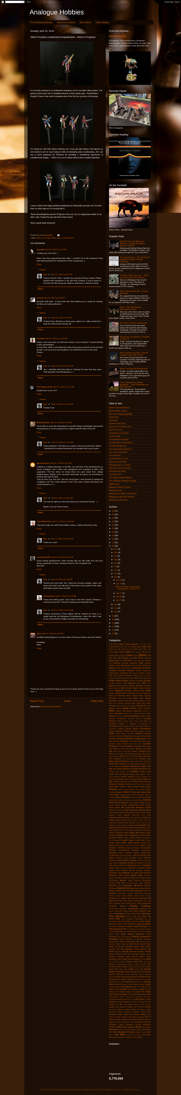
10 (113, 633)
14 (113, 619)
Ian (129, 825)
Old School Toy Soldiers (124, 901)
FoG (129, 781)
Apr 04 (119, 600)
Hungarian (120, 823)
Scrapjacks (136, 959)
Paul (116, 911)
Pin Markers (135, 921)
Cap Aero (142, 716)
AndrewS (130, 670)
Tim (132, 999)
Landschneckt (146, 853)
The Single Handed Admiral (120, 478)
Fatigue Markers (140, 774)
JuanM (124, 840)
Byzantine (125, 713)
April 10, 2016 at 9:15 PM (61, 318)
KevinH (137, 843)
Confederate (127, 736)
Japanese (134, 835)
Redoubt (135, 937)
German (147, 800)
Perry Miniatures (117, 916)
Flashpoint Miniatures (120, 781)
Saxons (142, 954)
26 (113, 511)
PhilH (118, 919)
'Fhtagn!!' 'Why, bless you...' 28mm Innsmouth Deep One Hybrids (134, 276)
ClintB (111, 734)
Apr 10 (119, 584)
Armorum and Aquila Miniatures (119, 678)
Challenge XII (146, 723)
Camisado (113, 420)
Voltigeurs (125, 1017)
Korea (121, 853)
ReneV (122, 939)
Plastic (148, 921)
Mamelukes (124, 868)
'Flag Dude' (113, 644)
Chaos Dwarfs (134, 726)
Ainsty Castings (136, 665)
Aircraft (144, 665)
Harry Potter (146, 815)
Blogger (137, 1090)
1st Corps (123, 655)
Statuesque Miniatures (130, 977)
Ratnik (148, 931)
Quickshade (118, 931)
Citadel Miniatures (116, 731)
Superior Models (114, 987)
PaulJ (131, 911)
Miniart (132, 878)
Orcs (134, 903)
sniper (121, 969)
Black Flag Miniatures (143, 693)
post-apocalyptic (144, 924)
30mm (115, 658)
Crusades (121, 746)
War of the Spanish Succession (124, 1019)
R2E (125, 931)
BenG (148, 691)
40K (135, 658)
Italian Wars (56, 238)
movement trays (132, 883)
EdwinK (117, 764)
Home (67, 701)
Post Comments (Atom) (51, 707)
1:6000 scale (146, 649)
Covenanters (116, 741)
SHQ (149, 964)
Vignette (137, 1014)
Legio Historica (114, 863)
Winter (148, 1032)
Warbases (140, 1019)
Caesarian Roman (140, 713)
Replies (42, 270)
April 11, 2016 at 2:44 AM (61, 423)
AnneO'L (142, 673)
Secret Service (114, 962)
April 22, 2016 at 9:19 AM (65, 596)
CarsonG (139, 718)
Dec (116, 549)
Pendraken (119, 914)
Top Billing (119, 1004)
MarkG (118, 870)
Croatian (148, 741)
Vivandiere (117, 1017)
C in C (131, 713)
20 (113, 532)
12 (113, 626)
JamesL (126, 835)
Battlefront (119, 691)
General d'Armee (137, 800)
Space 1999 (139, 969)
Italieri (142, 833)
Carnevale (131, 718)
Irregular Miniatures (143, 830)
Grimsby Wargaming (117, 446)
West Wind (113, 1032)
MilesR (134, 875)
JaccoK (148, 833)
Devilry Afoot (140, 754)
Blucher (148, 701)
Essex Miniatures (124, 769)
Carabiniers (121, 718)
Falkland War (113, 771)
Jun (116, 570)
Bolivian (138, 703)
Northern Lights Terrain (117, 896)
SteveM (128, 982)
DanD (144, 749)
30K (110, 658)
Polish (125, 924)
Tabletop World (146, 987)
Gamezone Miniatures (138, 797)
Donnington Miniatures (142, 756)
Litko (145, 863)
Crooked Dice (127, 743)
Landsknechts (68, 238)
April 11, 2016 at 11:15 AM (62, 498)
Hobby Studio (114, 820)
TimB (136, 999)
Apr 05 (119, 597)
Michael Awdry (43, 423)
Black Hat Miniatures (117, 696)
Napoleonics (123, 888)
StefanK (124, 979)
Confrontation (136, 736)
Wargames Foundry (133, 1024)
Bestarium (112, 693)
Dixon (122, 756)
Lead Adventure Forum (118, 459)
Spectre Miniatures (116, 974)
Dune (124, 759)
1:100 (149, 644)
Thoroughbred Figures (116, 997)
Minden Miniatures (123, 878)
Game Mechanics (138, 795)
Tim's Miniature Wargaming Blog (122, 481)
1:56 (131, 649)
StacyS (111, 977)
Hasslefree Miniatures (117, 818)
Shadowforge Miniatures (125, 964)
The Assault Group (124, 992)
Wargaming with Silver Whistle (121, 497)
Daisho (133, 749)
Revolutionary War (132, 942)
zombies (121, 1037)
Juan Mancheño (44, 521)
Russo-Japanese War (142, 949)
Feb (116, 608)
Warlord (138, 1027)
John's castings (129, 838)
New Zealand (139, 888)
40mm (140, 658)
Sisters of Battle (121, 967)
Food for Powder (137, 782)
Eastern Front (134, 761)
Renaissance (145, 937)
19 (113, 535)
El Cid (129, 764)
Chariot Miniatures (145, 726)
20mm (130, 655)
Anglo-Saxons (114, 673)
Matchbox (132, 870)
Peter (139, 916)
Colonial (138, 734)
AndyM (138, 670)
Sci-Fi (142, 957)
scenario (120, 957)
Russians (129, 949)
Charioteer (112, 728)
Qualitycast (132, 929)
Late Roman (141, 855)
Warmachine (147, 1027)
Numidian (112, 898)
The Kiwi (41, 339)
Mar (116, 604)
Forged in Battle (126, 787)
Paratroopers (133, 909)
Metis (132, 873)
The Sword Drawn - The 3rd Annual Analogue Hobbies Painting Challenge (135, 259)
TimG (141, 999)
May (116, 574)
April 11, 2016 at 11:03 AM (63, 521)
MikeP (120, 875)
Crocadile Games (115, 743)
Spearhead (147, 972)
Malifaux (111, 868)
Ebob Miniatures (145, 761)
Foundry (46, 238)
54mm (111, 660)
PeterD (111, 919)
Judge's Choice (134, 840)
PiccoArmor (139, 919)
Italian (126, 833)
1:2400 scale (135, 647)
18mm (117, 655)
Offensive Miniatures (139, 898)
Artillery (112, 681)
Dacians (127, 749)
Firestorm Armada (141, 776)
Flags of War (137, 779)
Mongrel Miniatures (134, 880)
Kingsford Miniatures (133, 848)
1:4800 (123, 649)
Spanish (147, 969)
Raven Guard (114, 934)
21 (113, 528)
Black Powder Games (118, 411)
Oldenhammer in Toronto (119, 465)
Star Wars (117, 977)
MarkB (148, 868)
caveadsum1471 (44, 557)
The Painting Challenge (41, 22)
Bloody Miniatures (139, 701)
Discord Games (114, 756)
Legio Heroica (146, 860)
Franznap (112, 792)
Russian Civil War (116, 949)
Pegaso (111, 913)
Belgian (136, 691)
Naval (131, 888)
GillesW (117, 803)
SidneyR (112, 967)
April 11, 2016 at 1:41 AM (63, 387)
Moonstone (147, 880)
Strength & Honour (127, 984)
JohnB (138, 838)
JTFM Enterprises (115, 840)
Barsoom (147, 686)
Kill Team (135, 845)
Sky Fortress (140, 966)
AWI (144, 683)
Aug (116, 563)
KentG (123, 843)
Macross (140, 865)
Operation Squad (119, 903)
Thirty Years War (144, 994)
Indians (116, 830)
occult (119, 898)
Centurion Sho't (127, 721)
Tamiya (117, 989)
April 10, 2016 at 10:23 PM (56, 339)
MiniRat (143, 878)
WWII (122, 1034)
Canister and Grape (117, 423)
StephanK (138, 979)
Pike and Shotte (124, 921)
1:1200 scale (113, 647)
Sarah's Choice (144, 952)
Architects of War (131, 676)
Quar (138, 929)
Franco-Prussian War (131, 789)
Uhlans (127, 1009)
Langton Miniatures (126, 855)
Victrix (119, 1014)
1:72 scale (113, 652)
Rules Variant (145, 946)
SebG (148, 959)
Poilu (120, 924)
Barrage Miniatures (136, 686)
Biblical (119, 693)
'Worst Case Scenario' (128, 644)
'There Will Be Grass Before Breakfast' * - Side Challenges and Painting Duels (134, 384)
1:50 (127, 649)
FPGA (120, 789)
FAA (149, 769)
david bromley (43, 463)
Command (147, 734)
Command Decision (115, 736)
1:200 (129, 647)
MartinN (124, 870)
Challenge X (123, 723)
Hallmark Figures (115, 815)
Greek (148, 807)
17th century (136, 652)
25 (113, 514)
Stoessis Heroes (138, 982)
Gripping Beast (144, 810)
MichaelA (147, 873)
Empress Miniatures (131, 766)
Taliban (111, 989)
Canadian (135, 716)
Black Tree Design (142, 698)
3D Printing (123, 658)
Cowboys (124, 741)
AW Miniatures (129, 683)
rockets (142, 944)
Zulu (134, 1037)
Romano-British (120, 946)
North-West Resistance (142, 893)
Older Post (97, 701)
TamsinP (40, 250)
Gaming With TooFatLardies (121, 443)
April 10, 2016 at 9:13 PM (61, 274)
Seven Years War (135, 962)
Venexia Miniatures (124, 1012)
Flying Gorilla (114, 436)
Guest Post (129, 813)
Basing (111, 688)
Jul (115, 566)
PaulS (136, 911)
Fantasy (134, 771)
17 (113, 543)
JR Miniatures (146, 838)
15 (113, 616)
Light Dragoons (139, 863)
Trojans (129, 1007)
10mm (121, 652)
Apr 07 (119, 593)
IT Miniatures (119, 833)
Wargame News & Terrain (120, 487)
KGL (149, 843)
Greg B (40, 298)
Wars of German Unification (128, 1029)
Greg (126, 810)
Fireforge (130, 777)
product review (132, 926)
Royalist (136, 946)
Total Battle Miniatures (132, 1004)
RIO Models (117, 944)
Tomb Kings (141, 1002)
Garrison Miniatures (124, 800)
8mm (121, 660)
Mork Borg (121, 883)
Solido (126, 969)
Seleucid (123, 962)
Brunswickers (128, 711)
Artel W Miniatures (145, 678)
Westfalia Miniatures (126, 1032)
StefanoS (130, 979)
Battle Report (138, 688)
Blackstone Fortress (116, 701)
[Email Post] (58, 235)
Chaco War (138, 721)
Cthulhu (129, 746)
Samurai (132, 952)
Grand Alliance (121, 805)
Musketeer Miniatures (133, 885)
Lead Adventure (130, 858)
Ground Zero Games (116, 813)
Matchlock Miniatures (143, 870)
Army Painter (134, 678)
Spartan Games (136, 972)
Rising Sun (125, 944)
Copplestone (140, 739)
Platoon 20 (113, 924)
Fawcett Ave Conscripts (119, 433)
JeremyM (142, 835)
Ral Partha (141, 931)
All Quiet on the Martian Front (124, 668)
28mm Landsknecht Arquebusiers (134, 369)
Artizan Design (122, 681)
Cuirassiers (137, 746)
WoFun (111, 1035)
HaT (127, 818)
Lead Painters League (126, 860)
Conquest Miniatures (125, 739)
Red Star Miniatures (124, 936)
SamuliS (125, 952)
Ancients (121, 670)
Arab (110, 676)
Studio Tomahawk (139, 984)
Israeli (111, 833)
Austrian (147, 681)
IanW (143, 825)
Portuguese (132, 924)
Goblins (131, 802)
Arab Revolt (118, 676)
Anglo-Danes (146, 670)
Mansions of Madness (137, 868)
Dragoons (117, 759)
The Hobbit (136, 992)
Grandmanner (133, 805)
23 (113, 521)
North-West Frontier (125, 893)
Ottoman (123, 906)
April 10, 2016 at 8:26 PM (54, 298)
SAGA (111, 952)
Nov (116, 552)
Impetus (144, 828)
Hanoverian (135, 815)
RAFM (129, 931)
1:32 (115, 649)
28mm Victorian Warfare (119, 408)
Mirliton (148, 878)
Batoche (117, 688)
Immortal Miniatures (121, 828)
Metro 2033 (139, 873)
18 (113, 539)
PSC (149, 926)
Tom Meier (133, 1002)
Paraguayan (123, 908)
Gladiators (124, 803)
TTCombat (140, 1007)
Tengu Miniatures (133, 989)
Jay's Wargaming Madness (120, 449)
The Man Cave (115, 474)
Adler (118, 665)
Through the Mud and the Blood (138, 997)
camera (119, 716)
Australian (139, 681)
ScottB (124, 959)
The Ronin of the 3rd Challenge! (133, 323)
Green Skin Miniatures (116, 810)
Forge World (113, 787)
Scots (119, 959)
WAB (130, 1017)
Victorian (136, 1012)
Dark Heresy (117, 751)
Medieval (126, 873)
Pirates (142, 921)
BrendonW (141, 706)
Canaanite (126, 716)
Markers (112, 870)
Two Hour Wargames (116, 1009)
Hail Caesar (146, 813)
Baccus (112, 686)
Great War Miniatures (135, 807)
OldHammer (138, 901)
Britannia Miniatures (144, 708)
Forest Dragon (146, 784)
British (112, 711)
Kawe (118, 843)
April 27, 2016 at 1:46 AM (52, 634)
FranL (148, 789)
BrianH (148, 706)
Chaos (126, 726)
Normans (138, 891)
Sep (116, 560)
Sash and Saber (133, 954)
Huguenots (112, 823)
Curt (45, 274)
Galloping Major (125, 795)
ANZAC (148, 673)
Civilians (126, 731)
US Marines (141, 1009)
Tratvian (112, 1007)
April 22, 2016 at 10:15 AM (62, 610)
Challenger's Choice (116, 726)
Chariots (120, 729)
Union (133, 1009)
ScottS (129, 959)
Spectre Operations (131, 974)
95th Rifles (127, 660)
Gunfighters (137, 812)
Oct (116, 556)
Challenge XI (134, 723)
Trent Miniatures (121, 1007)
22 (113, 525)
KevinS (143, 843)
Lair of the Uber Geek (118, 452)
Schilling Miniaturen (131, 956)
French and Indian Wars (140, 792)
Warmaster (113, 1029)
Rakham (134, 931)
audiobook (132, 680)
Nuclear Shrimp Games (142, 896)
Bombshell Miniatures (124, 706)
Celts (119, 721)
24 (113, 518)
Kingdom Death (145, 845)
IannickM (137, 825)
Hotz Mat (147, 820)
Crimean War (140, 741)
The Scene (132, 994)
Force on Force (135, 784)
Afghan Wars (125, 665)
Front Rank (114, 795)
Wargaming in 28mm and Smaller (123, 494)
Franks (142, 789)
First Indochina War (121, 779)
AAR (143, 660)
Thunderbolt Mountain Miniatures (120, 999)
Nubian (130, 896)
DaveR (148, 751)
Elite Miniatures (136, 764)
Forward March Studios (119, 439)
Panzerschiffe (113, 908)
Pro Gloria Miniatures (117, 926)
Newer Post (36, 701)
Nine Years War (128, 891)
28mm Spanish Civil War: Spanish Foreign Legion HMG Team (134, 354)
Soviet (131, 969)
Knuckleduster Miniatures (129, 850)
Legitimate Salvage (126, 863)
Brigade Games (115, 708)
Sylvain (128, 987)
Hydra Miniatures (121, 825)
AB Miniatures (114, 663)
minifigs (138, 878)
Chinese (128, 729)
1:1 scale (143, 644)
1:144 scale (123, 647)
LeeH (139, 860)
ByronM (118, 713)
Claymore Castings (144, 731)
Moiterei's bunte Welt (118, 462)
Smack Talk (113, 969)
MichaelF (113, 875)
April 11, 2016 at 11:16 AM (62, 539)
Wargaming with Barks (118, 500)
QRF (124, 929)
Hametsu (126, 815)
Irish (121, 830)
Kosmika (128, 853)
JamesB (119, 835)
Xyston (128, 1035)
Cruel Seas (138, 743)
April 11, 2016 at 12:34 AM (62, 366)
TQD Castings (146, 1004)
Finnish (123, 777)
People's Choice (131, 914)
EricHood (118, 1090)
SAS (124, 954)
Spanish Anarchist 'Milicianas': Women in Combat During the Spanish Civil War (132, 243)
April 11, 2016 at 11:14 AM (62, 442)
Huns (126, 823)
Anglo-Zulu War (126, 673)
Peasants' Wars (145, 911)
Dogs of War (129, 756)
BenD (142, 691)
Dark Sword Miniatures (131, 751)
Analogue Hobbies (57, 12)
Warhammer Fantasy (126, 1027)
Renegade (113, 939)
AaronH (148, 660)
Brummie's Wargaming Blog (120, 414)
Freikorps (119, 792)
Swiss (122, 987)
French (126, 792)
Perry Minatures (144, 914)
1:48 (118, 649)
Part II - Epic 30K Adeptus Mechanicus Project (130, 308)
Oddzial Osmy (126, 898)
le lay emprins (115, 455)
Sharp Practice (140, 964)
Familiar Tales (125, 771)
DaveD (142, 751)
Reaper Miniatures (136, 934)
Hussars (132, 823)
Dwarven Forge (132, 759)
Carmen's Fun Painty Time (120, 427)
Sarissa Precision (115, 954)
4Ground (147, 658)
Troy (134, 1007)
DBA (110, 754)
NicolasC (118, 891)
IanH (132, 825)
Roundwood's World (117, 471)
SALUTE (118, 951)
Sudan (148, 984)
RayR (123, 934)
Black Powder (132, 696)
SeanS (143, 959)
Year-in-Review (136, 1035)
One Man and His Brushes (120, 468)
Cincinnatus (48, 596)
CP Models (132, 741)
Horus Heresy (138, 820)
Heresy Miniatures (136, 817)
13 (113, 623)
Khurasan (112, 845)
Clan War (133, 731)
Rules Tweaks (102, 22)
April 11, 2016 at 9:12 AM (60, 463)
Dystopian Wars (145, 759)
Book (134, 706)
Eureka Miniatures (139, 769)
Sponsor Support (145, 974)
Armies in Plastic (145, 675)
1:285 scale (146, 647)
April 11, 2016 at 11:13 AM (62, 404)
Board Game (130, 703)
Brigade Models (129, 708)
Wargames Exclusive (143, 1022)
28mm (39, 238)
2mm (149, 655)
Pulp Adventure (115, 929)
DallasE (139, 749)
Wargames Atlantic (128, 1022)
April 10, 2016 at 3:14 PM (55, 250)
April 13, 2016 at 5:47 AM (62, 557)
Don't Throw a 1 (115, 430)
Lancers (136, 853)
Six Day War (132, 966)
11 (113, 630)
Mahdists (147, 865)
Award (139, 683)
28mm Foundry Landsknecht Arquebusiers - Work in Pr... (128, 588)
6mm (117, 660)
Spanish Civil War (116, 972)
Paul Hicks (123, 911)
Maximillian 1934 (115, 873)
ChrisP (135, 729)
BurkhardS (138, 711)
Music (120, 885)
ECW (111, 764)
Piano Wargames (128, 919)
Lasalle (134, 855)
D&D (122, 749)
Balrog (118, 686)
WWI (117, 1035)
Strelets (117, 984)
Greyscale (133, 810)
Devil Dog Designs (130, 754)
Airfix (149, 665)
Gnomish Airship (117, 36)
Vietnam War (128, 1014)
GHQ (111, 803)
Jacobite (112, 835)
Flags (130, 779)
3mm (131, 658)
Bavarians (128, 691)
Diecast (148, 754)
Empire (143, 764)
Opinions (129, 903)
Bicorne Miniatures (129, 693)
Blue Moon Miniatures (116, 703)
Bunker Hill (113, 417)
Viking (143, 1014)
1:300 (111, 649)
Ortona (139, 903)
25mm (135, 655)
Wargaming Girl (115, 490)
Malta (117, 868)
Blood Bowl (128, 701)
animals (135, 673)
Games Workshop (122, 797)
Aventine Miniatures (116, 683)
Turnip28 (147, 1007)
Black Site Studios (125, 698)
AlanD (111, 668)
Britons (119, 711)
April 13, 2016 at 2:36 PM (61, 579)
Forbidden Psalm (123, 784)
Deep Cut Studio (118, 754)
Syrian (134, 987)
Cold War (130, 733)
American (138, 668)
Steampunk (142, 977)
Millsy (140, 875)
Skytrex (148, 967)
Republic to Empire (134, 939)
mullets (141, 883)
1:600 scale (137, 649)
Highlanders (146, 818)
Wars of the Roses (144, 1029)
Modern (123, 880)
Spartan (127, 972)
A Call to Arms (136, 660)
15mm (128, 652)
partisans (143, 909)
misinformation (113, 880)
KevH (130, 843)
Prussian (143, 926)
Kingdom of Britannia (117, 848)
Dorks (111, 759)
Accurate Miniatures (129, 663)
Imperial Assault (134, 828)
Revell (122, 942)
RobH (132, 944)
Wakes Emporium (139, 1017)
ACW (141, 663)
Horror (129, 820)
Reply (39, 264)
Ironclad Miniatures (129, 830)
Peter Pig (146, 916)
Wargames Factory (116, 1024)
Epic (114, 769)
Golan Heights (139, 803)
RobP (137, 944)
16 (113, 546)
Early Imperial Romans (119, 761)
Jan (116, 612)
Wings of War (140, 1032)
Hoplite (123, 820)
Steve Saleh (120, 982)
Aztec (149, 683)
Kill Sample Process (124, 845)
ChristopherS (145, 729)
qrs (127, 929)
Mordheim (112, 883)
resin (117, 942)
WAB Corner (114, 484)
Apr (116, 577)
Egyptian (123, 764)
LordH (120, 865)
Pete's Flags (131, 916)
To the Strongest (123, 1002)
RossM (129, 946)
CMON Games (120, 733)
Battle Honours (126, 688)
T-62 (138, 987)
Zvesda (139, 1037)
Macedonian (132, 865)
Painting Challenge (140, 906)
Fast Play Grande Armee (124, 774)
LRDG (125, 865)
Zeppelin (115, 1037)
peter (39, 634)
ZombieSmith (129, 1037)
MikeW (126, 875)
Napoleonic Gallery (66, 22)
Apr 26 (119, 580)
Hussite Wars (140, 823)
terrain (142, 989)
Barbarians (124, 686)
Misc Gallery (85, 22)
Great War (119, 807)
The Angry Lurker (44, 387)
